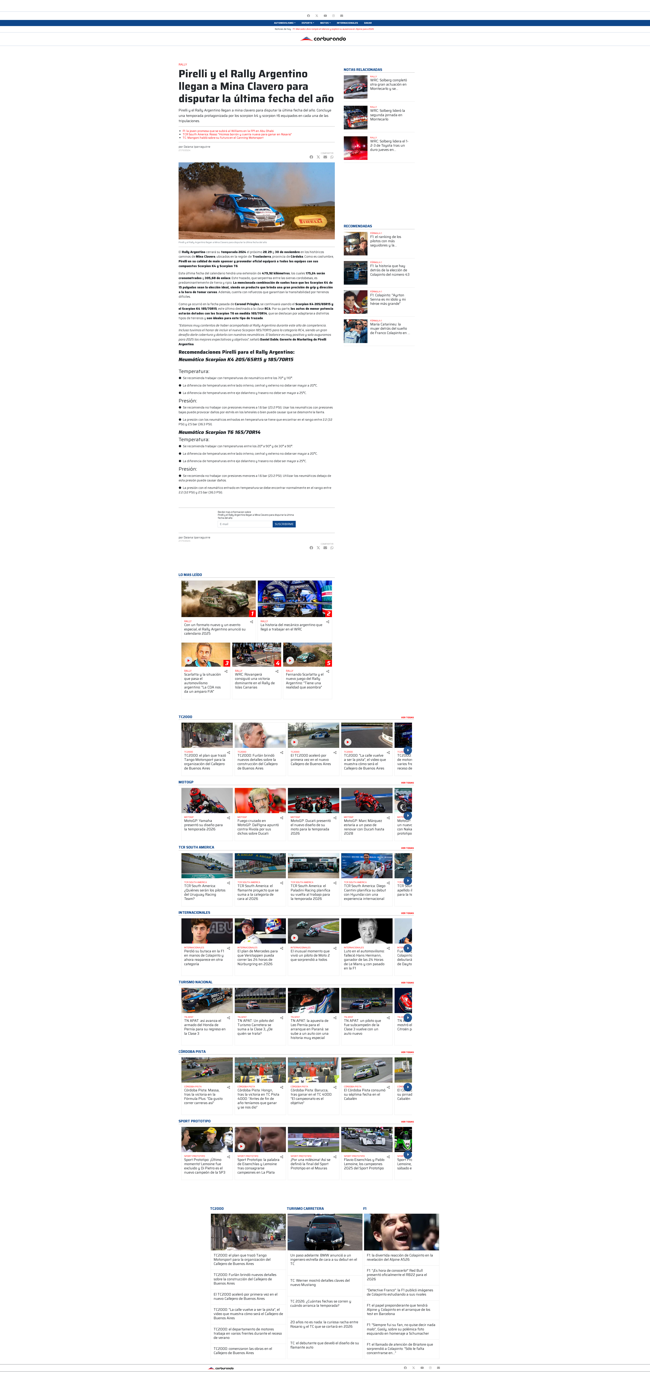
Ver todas (407, 717)
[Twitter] (317, 15)
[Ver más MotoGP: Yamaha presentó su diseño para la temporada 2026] (207, 800)
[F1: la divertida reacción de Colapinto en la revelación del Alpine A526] (401, 1232)
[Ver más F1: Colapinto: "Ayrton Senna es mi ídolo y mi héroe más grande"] (355, 302)
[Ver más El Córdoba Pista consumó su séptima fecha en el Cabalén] (367, 1070)
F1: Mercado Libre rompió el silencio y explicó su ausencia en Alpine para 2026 (333, 29)
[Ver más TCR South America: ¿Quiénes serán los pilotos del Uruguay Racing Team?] (207, 865)
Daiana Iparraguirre (197, 146)
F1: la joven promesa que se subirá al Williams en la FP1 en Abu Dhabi (228, 131)
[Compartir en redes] (251, 622)
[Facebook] (308, 15)
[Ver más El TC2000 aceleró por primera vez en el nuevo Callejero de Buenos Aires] (313, 735)
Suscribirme (284, 524)
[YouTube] (325, 15)
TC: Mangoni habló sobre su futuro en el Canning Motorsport (223, 137)
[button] (285, 23)
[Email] (342, 15)
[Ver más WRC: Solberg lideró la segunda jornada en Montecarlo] (355, 117)
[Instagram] (334, 15)
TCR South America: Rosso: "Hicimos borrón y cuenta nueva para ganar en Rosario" (237, 134)
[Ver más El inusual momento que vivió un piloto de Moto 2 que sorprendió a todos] (313, 931)
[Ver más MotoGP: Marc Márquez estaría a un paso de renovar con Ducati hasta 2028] (367, 800)
